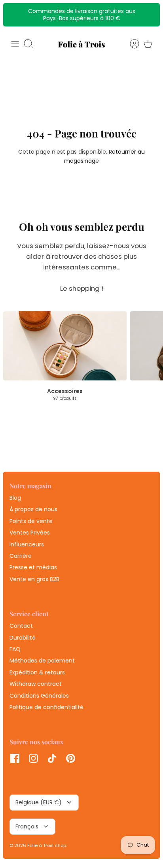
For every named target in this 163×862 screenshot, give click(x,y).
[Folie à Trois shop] (81, 44)
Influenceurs (26, 544)
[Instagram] (33, 758)
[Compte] (130, 44)
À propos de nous (33, 509)
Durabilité (22, 638)
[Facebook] (15, 758)
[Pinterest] (70, 758)
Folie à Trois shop (46, 845)
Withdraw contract (35, 684)
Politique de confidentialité (46, 707)
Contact (21, 626)
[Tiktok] (52, 758)
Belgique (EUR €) (38, 802)
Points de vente (31, 521)
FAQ (15, 649)
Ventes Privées (29, 532)
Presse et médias (33, 567)
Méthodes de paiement (42, 660)
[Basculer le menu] (15, 44)
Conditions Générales (39, 696)
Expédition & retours (37, 672)
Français (26, 826)
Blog (15, 498)
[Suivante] (149, 15)
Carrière (20, 556)
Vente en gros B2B (34, 579)
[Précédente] (13, 15)
